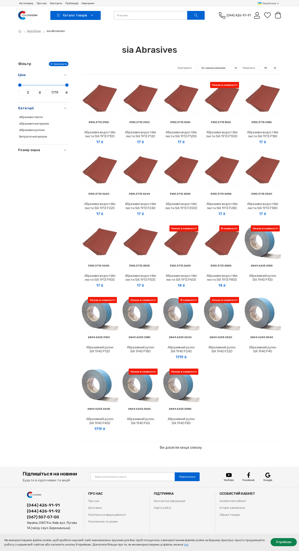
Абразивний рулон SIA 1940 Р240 (181, 349)
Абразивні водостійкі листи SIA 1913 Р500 (140, 278)
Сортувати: (185, 67)
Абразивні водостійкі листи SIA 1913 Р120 (140, 134)
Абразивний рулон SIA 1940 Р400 (99, 421)
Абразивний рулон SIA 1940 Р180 (140, 349)
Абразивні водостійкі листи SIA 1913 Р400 (99, 278)
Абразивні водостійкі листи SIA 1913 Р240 (140, 206)
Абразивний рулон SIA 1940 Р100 (262, 278)
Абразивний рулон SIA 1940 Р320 (222, 349)
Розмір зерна (29, 150)
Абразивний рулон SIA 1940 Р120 (99, 349)
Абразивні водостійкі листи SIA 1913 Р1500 (221, 134)
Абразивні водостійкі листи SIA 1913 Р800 (221, 278)
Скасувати (60, 63)
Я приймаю (284, 542)
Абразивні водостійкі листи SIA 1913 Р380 (262, 206)
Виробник (34, 31)
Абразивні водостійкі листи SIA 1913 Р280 (221, 206)
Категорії (26, 108)
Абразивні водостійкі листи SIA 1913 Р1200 (181, 134)
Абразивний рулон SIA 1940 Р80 (181, 421)
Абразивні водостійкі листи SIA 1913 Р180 (262, 134)
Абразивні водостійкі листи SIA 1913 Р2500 (181, 206)
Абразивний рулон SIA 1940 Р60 (140, 421)
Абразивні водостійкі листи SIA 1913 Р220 (99, 206)
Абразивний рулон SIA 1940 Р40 (262, 349)
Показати (249, 67)
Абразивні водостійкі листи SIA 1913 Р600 (181, 278)
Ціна (22, 75)
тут (186, 544)
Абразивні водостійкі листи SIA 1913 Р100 (99, 134)
